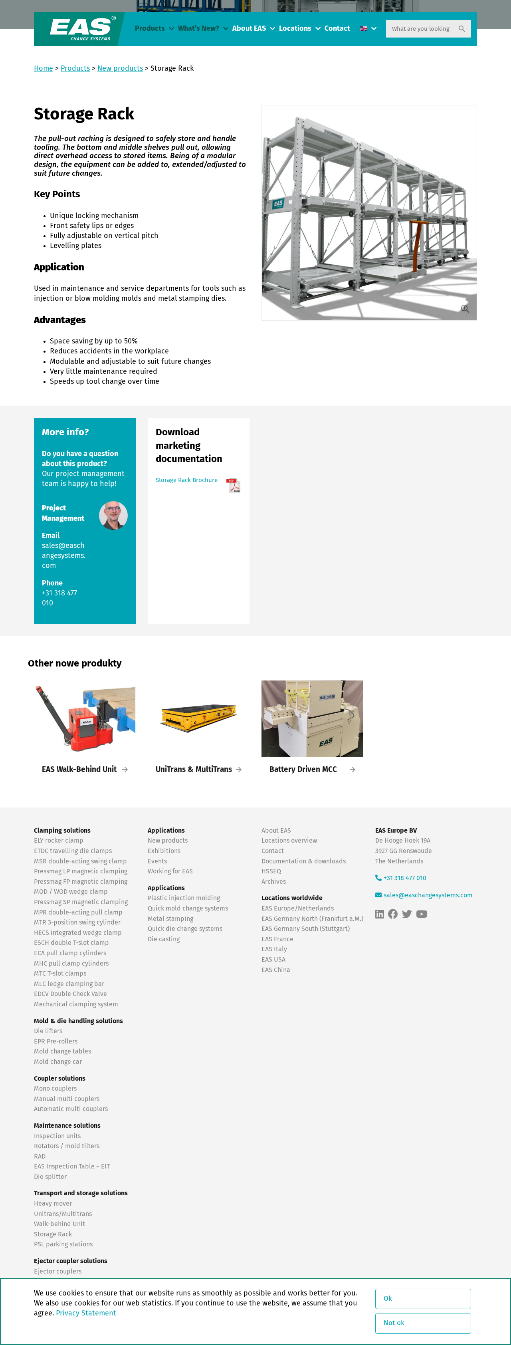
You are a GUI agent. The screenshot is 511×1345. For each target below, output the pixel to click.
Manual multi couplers (66, 1099)
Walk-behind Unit (59, 1224)
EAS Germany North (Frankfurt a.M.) (312, 919)
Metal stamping (170, 919)
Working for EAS (170, 871)
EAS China (275, 970)
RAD (40, 1156)
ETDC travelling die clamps (73, 851)
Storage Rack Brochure (187, 480)
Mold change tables (62, 1051)
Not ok (394, 1323)
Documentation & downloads (303, 861)
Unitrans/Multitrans (63, 1214)
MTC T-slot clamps (60, 973)
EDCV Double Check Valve (70, 994)
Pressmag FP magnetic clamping (80, 882)
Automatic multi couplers (71, 1109)
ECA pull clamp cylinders (70, 953)
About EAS (249, 28)
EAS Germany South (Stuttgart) (305, 929)
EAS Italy (274, 949)
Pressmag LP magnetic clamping (80, 871)
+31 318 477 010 (405, 878)
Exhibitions (164, 851)
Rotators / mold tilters (66, 1146)
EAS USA (273, 959)
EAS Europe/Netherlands (297, 908)
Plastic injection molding (184, 898)
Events (158, 861)
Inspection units (57, 1136)
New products (120, 68)
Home (43, 68)
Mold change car (58, 1062)
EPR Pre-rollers (55, 1041)
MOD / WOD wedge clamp (71, 892)
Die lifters (48, 1031)
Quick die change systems (185, 929)
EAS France (277, 939)
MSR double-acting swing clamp (80, 861)
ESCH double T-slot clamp (71, 943)
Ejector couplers (57, 1271)
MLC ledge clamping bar (69, 984)
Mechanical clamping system (76, 1004)
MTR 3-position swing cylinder (77, 922)
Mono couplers (55, 1088)
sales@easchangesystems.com (63, 555)
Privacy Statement (86, 1313)
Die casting (164, 939)
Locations (295, 28)
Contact (337, 28)
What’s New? (198, 28)
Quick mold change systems (188, 908)
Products (150, 28)
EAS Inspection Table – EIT (72, 1166)
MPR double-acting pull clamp (78, 912)
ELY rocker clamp (58, 840)
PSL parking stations (63, 1244)
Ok (388, 1298)
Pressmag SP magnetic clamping (81, 902)
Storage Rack (53, 1234)
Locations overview (289, 840)
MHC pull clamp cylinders (71, 963)
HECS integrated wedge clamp (78, 933)
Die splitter (50, 1177)
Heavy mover (53, 1203)
